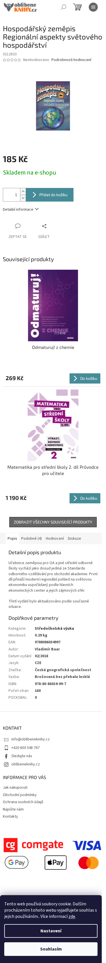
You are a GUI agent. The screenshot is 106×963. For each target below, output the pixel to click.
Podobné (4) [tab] (31, 538)
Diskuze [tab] (74, 538)
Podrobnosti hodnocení (71, 60)
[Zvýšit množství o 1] (23, 191)
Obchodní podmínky (20, 795)
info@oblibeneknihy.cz (30, 739)
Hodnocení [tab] (55, 538)
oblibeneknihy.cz (25, 764)
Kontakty (10, 816)
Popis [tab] (12, 538)
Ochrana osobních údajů (23, 802)
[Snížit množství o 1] (23, 198)
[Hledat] (63, 7)
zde (71, 916)
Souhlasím (51, 949)
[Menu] (93, 7)
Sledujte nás (21, 756)
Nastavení (50, 931)
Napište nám (13, 809)
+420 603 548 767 (25, 748)
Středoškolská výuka (54, 628)
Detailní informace (18, 209)
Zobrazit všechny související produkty (53, 522)
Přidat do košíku (53, 194)
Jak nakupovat (15, 787)
